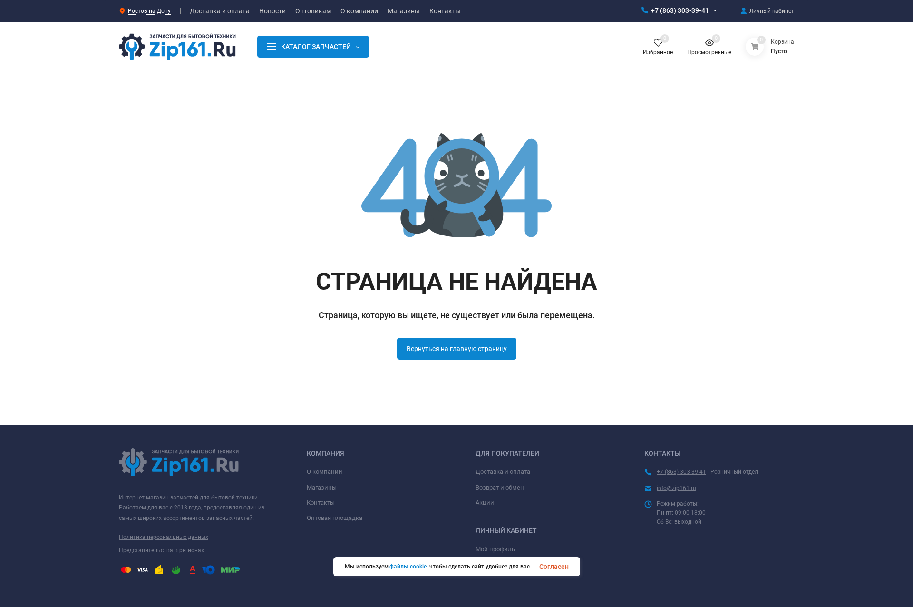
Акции (485, 502)
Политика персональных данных (163, 537)
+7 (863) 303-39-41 (680, 10)
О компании (324, 471)
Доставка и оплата (503, 471)
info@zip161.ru (676, 488)
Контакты (321, 502)
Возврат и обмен (500, 487)
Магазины (322, 487)
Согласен (554, 566)
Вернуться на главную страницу (457, 348)
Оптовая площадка (334, 517)
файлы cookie (408, 566)
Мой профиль (495, 549)
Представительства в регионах (161, 550)
